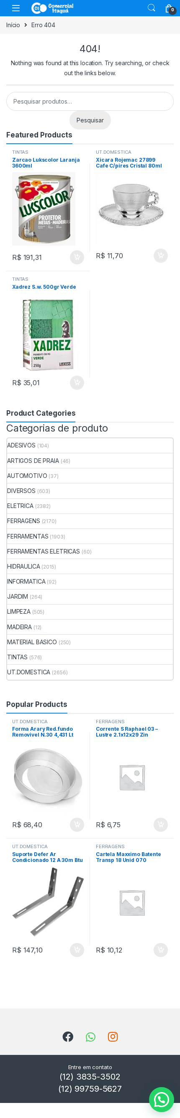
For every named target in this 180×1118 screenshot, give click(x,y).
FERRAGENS (23, 520)
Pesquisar (90, 120)
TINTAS (20, 152)
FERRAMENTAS (27, 536)
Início (13, 24)
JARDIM (17, 596)
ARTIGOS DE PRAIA (33, 460)
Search (151, 8)
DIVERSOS (21, 490)
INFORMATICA (26, 581)
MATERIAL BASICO (32, 641)
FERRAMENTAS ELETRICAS (43, 551)
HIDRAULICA (23, 566)
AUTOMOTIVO (27, 475)
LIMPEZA (19, 611)
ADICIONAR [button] (69, 257)
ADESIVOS (21, 445)
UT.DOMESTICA (113, 152)
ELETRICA (20, 505)
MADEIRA (19, 626)
